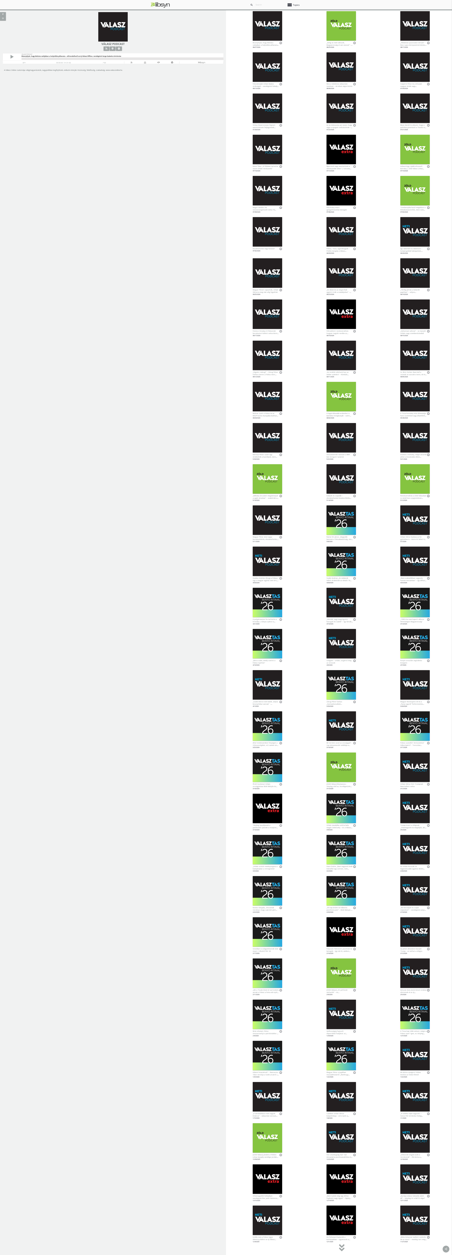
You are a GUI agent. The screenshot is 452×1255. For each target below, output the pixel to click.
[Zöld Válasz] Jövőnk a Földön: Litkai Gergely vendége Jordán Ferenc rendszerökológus (265, 1157)
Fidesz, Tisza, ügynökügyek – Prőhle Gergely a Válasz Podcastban (338, 251)
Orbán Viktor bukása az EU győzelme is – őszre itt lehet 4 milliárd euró (412, 539)
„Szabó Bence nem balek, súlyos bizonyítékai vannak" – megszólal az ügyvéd (265, 704)
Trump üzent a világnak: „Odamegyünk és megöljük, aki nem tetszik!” (412, 827)
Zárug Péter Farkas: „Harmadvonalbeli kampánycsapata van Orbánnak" (339, 704)
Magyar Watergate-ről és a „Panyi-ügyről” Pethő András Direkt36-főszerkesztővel (411, 704)
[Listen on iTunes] (112, 48)
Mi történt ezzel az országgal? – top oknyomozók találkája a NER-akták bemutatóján (339, 745)
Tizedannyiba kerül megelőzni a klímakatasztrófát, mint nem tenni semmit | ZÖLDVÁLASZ (413, 209)
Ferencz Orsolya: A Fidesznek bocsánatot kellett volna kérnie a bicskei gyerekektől (265, 333)
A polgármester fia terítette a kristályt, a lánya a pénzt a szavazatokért (265, 621)
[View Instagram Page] (3, 18)
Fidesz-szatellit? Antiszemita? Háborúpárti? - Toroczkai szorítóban (412, 745)
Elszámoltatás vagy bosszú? (264, 249)
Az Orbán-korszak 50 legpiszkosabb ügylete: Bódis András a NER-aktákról (411, 868)
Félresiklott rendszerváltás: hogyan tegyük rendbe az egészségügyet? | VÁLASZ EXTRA (340, 333)
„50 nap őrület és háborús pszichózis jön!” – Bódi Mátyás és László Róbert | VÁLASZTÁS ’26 (340, 910)
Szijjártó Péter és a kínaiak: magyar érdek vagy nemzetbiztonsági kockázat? (411, 86)
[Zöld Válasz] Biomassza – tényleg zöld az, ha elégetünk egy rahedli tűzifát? (338, 786)
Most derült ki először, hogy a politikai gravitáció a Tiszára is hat (412, 127)
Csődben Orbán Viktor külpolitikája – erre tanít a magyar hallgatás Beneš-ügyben (339, 1115)
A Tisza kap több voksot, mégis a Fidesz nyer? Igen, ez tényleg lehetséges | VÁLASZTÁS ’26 (413, 1033)
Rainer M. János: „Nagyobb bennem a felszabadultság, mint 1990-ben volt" (339, 539)
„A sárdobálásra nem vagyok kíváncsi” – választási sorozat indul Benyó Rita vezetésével (264, 1115)
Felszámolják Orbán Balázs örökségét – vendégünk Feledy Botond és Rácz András (265, 86)
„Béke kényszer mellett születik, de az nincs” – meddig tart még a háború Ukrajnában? (413, 1239)
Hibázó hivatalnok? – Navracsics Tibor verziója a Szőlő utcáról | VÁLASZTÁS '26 (265, 1074)
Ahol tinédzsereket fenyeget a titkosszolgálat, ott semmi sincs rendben (266, 745)
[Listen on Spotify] (119, 48)
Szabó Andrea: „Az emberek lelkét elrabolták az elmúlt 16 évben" (338, 580)
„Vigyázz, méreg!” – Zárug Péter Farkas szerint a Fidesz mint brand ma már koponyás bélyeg (265, 374)
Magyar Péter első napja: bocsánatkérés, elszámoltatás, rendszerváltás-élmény (265, 539)
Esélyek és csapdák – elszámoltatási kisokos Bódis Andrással (338, 498)
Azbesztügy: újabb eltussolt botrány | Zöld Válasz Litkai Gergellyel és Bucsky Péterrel (412, 168)
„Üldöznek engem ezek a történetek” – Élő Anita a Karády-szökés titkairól (410, 1157)
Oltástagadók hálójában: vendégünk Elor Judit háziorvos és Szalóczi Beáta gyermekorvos (265, 1198)
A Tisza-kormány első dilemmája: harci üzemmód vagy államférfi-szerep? (413, 415)
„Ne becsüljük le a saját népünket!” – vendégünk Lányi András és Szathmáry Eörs (412, 910)
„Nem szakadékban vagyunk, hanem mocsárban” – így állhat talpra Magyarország (412, 580)
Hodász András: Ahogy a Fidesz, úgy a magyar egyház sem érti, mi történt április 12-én (265, 580)
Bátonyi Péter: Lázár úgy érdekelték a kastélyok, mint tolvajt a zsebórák (264, 457)
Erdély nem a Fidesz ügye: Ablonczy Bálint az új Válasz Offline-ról (264, 1239)
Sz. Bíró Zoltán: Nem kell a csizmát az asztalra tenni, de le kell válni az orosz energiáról (412, 374)
